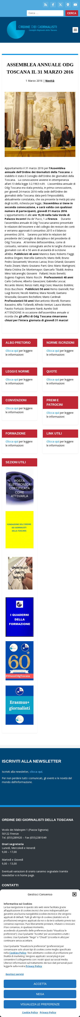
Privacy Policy (34, 966)
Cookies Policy (17, 952)
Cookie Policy (30, 1012)
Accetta (40, 983)
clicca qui (36, 771)
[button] (74, 894)
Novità (49, 80)
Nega (40, 994)
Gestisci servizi (15, 974)
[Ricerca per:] (45, 13)
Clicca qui (12, 350)
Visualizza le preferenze (40, 1004)
